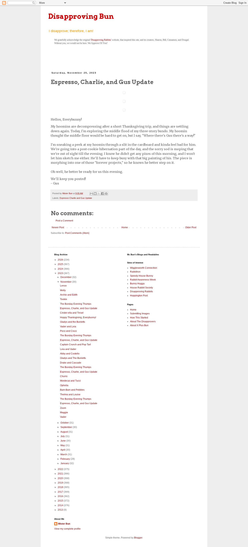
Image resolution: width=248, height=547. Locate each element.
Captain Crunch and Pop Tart (75, 344)
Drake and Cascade (70, 362)
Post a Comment (64, 220)
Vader (63, 417)
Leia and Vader (68, 349)
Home (124, 227)
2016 (61, 496)
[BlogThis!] (95, 193)
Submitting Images (140, 313)
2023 (61, 273)
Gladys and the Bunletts (72, 322)
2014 (61, 505)
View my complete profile (67, 528)
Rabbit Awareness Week (143, 279)
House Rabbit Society (141, 287)
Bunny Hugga (137, 283)
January (65, 463)
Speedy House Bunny (141, 275)
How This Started (139, 317)
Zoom (63, 408)
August (64, 431)
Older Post (190, 227)
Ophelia (64, 385)
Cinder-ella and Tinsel (72, 312)
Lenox (63, 285)
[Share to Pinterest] (106, 193)
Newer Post (58, 227)
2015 (61, 500)
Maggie (64, 412)
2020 (61, 478)
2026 (61, 259)
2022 (61, 469)
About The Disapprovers (143, 321)
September (66, 427)
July (62, 436)
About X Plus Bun (139, 325)
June (63, 440)
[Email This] (91, 193)
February (65, 459)
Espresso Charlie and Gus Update (76, 198)
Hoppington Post (139, 295)
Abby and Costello (69, 353)
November (66, 281)
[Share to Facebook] (102, 193)
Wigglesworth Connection (143, 268)
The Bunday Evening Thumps (75, 304)
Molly (63, 290)
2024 (61, 268)
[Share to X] (99, 193)
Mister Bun (64, 523)
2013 (61, 509)
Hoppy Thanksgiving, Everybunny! (78, 317)
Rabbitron (135, 271)
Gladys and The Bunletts (73, 358)
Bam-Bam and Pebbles (72, 389)
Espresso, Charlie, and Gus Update (78, 308)
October (64, 422)
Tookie (63, 299)
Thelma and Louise (70, 394)
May (62, 445)
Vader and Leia (68, 326)
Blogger (138, 537)
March (64, 454)
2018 (61, 487)
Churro (63, 376)
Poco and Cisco (68, 331)
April (63, 449)
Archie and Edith (69, 294)
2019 (61, 482)
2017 (61, 491)
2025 (61, 264)
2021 (61, 473)
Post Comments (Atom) (77, 233)
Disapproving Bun (81, 16)
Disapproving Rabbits (101, 40)
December (66, 277)
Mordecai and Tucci (70, 380)
